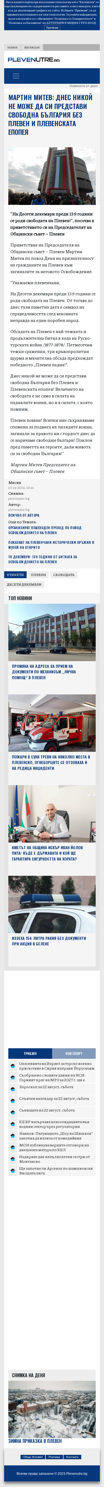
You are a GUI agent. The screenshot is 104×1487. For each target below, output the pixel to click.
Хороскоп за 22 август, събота (46, 1086)
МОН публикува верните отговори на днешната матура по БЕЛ (54, 1147)
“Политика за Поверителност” (73, 19)
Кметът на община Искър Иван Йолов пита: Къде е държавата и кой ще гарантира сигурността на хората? (47, 853)
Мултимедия (32, 47)
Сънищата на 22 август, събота (47, 1110)
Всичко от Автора (23, 515)
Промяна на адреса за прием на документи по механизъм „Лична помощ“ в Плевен (44, 672)
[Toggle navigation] (16, 76)
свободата (64, 574)
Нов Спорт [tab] (73, 1053)
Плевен (38, 574)
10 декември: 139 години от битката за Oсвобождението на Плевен (42, 559)
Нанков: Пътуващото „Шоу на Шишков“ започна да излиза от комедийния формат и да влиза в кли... (56, 1138)
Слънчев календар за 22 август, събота (54, 1098)
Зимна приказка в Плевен (35, 1441)
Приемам (52, 27)
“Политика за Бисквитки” (24, 23)
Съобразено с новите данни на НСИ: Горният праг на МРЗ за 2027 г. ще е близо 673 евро (52, 1079)
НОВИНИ (12, 47)
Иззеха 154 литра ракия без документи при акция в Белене (49, 941)
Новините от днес (84, 86)
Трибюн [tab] (30, 1053)
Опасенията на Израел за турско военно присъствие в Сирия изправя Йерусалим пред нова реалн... (57, 1068)
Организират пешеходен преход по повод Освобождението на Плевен (45, 530)
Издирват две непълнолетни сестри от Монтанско (54, 1159)
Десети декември (24, 584)
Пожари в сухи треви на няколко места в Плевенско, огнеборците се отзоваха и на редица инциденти (51, 762)
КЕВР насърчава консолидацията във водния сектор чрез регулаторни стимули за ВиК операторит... (54, 1126)
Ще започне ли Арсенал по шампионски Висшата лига (56, 1170)
